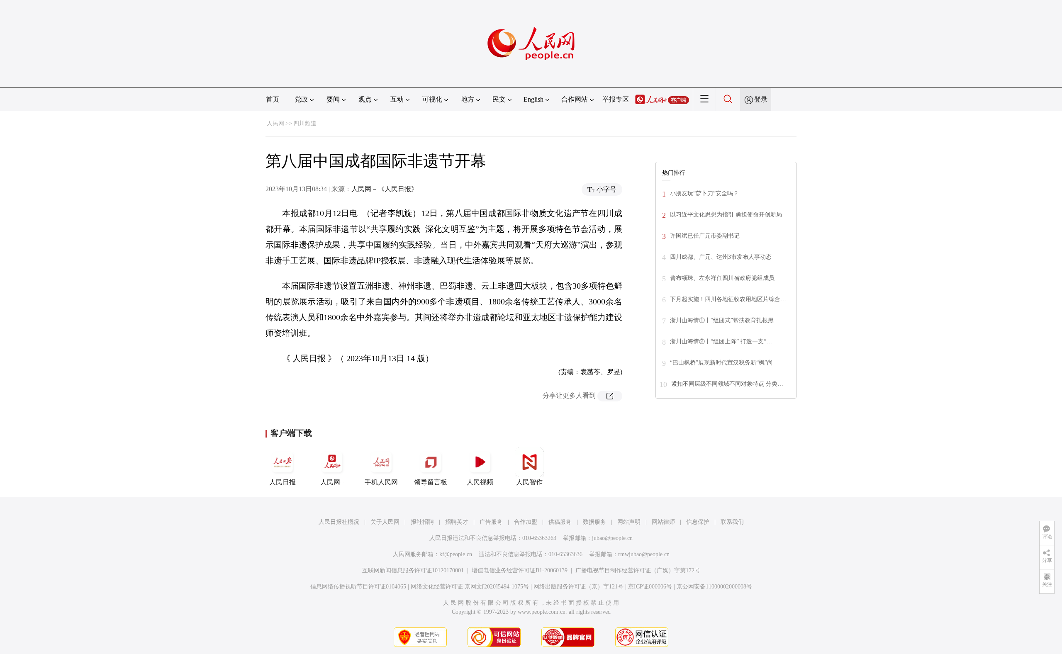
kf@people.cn (455, 554)
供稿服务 (560, 522)
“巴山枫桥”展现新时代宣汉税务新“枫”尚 (721, 363)
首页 (272, 99)
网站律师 (663, 522)
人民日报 (282, 482)
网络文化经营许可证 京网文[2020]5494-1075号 (470, 586)
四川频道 (305, 123)
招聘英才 (456, 522)
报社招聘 (422, 522)
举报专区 (615, 99)
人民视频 (480, 482)
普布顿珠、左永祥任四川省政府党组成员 (722, 278)
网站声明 (629, 522)
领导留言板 (430, 482)
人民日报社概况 (339, 522)
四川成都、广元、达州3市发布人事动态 (721, 257)
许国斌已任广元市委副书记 (705, 236)
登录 (760, 99)
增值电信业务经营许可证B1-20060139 (520, 570)
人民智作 (529, 482)
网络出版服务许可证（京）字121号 (578, 586)
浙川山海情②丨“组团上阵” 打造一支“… (721, 341)
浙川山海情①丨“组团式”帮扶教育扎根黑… (724, 320)
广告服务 (491, 522)
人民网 (275, 123)
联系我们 (732, 522)
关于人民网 (384, 522)
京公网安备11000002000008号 (714, 586)
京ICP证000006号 (650, 586)
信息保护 (697, 522)
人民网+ (332, 482)
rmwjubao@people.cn (644, 554)
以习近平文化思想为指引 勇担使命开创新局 (726, 215)
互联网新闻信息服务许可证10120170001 (413, 570)
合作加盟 (525, 522)
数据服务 (594, 522)
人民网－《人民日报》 (384, 188)
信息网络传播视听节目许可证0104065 (358, 586)
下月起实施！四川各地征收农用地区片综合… (728, 299)
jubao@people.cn (612, 538)
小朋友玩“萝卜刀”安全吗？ (704, 193)
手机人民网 (381, 482)
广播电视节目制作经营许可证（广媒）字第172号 (637, 570)
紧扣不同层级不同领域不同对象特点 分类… (727, 384)
